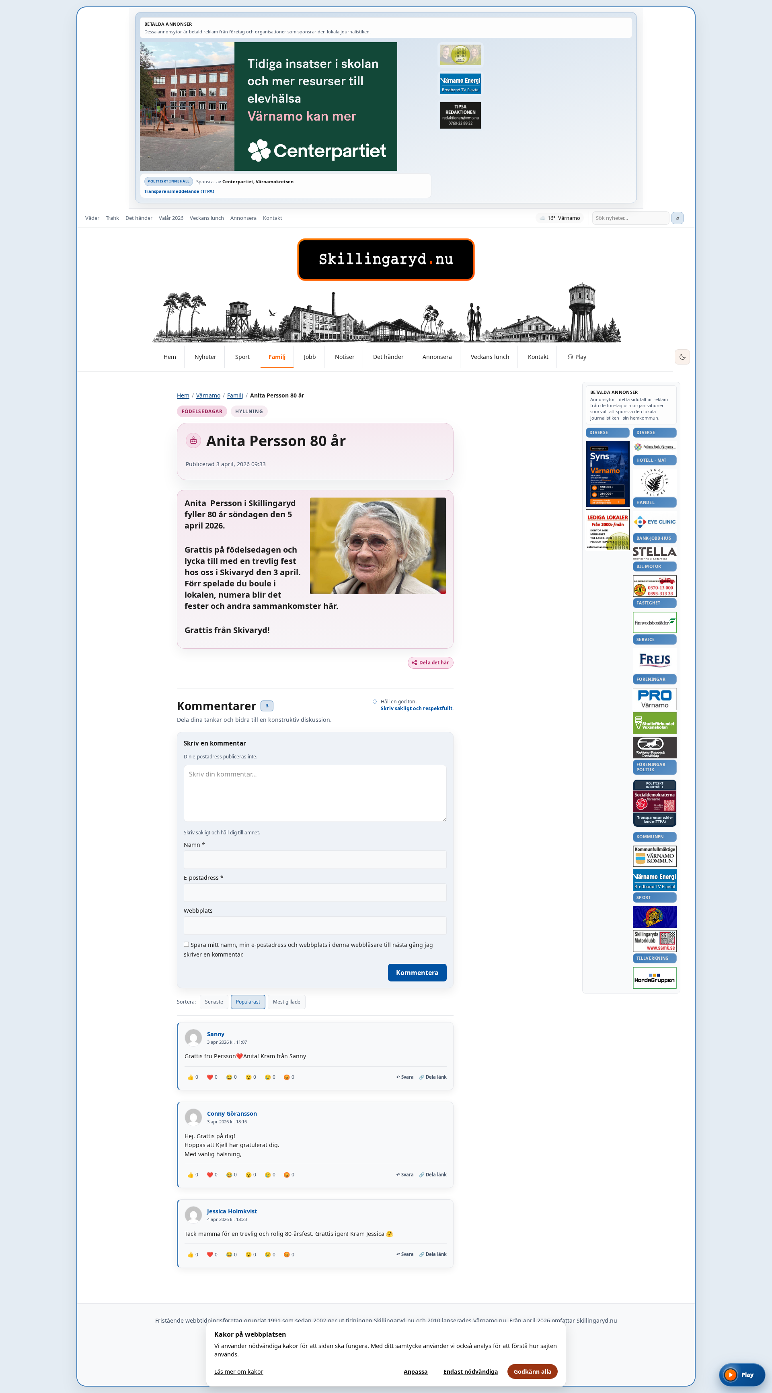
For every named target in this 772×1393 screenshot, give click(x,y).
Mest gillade (286, 1001)
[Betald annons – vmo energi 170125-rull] (655, 880)
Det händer (138, 217)
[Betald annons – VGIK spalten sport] (655, 917)
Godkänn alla (533, 1371)
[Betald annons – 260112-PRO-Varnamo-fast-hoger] (655, 699)
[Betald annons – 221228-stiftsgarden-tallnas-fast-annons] (655, 482)
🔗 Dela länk (433, 1077)
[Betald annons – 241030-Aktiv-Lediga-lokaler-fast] (608, 529)
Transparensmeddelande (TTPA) (179, 191)
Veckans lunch (207, 217)
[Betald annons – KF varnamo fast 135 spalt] (655, 856)
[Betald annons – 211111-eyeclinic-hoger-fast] (655, 521)
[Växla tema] (682, 357)
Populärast (248, 1001)
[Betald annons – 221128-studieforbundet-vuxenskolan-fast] (655, 723)
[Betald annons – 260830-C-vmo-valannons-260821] (285, 106)
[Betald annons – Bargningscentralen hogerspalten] (655, 586)
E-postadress (204, 877)
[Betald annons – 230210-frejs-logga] (655, 660)
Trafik (112, 217)
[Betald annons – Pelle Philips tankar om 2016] (460, 84)
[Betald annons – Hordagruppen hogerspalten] (655, 978)
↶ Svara (405, 1077)
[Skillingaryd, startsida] (386, 259)
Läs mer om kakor (238, 1371)
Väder (92, 217)
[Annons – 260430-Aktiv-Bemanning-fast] (460, 55)
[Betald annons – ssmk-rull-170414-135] (655, 941)
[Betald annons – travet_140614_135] (655, 747)
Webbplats (198, 910)
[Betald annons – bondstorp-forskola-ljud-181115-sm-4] (460, 115)
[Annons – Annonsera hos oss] (608, 474)
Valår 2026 (171, 217)
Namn (194, 844)
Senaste (214, 1001)
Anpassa (416, 1371)
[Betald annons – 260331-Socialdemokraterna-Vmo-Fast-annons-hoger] (654, 801)
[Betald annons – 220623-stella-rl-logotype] (655, 553)
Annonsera (243, 217)
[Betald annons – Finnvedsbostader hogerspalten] (655, 622)
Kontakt (272, 217)
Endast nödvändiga (470, 1371)
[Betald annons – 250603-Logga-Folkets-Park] (655, 447)
